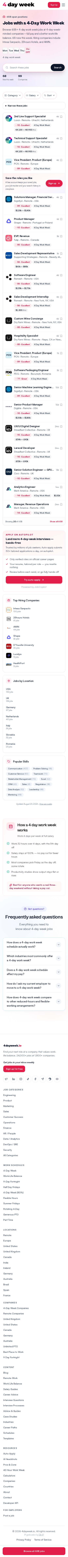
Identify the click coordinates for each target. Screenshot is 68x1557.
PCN (16, 163)
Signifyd (18, 200)
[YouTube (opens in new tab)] (57, 1079)
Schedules (8, 1432)
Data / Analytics (11, 1138)
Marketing (8, 1106)
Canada (7, 1257)
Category (13, 95)
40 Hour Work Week (14, 1470)
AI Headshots (10, 1459)
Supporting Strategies (25, 257)
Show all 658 (56, 521)
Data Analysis (16, 789)
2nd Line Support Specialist (30, 116)
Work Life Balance (12, 1383)
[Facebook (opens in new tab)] (35, 1079)
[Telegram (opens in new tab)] (43, 1079)
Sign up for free (14, 1068)
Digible (17, 408)
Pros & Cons (9, 1464)
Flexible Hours (10, 1198)
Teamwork (41, 774)
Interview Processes (13, 1405)
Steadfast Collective (24, 429)
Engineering (9, 1095)
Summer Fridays (11, 1203)
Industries (8, 1421)
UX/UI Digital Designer (27, 426)
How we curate (45, 804)
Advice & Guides (12, 1411)
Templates (8, 1438)
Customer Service (18, 774)
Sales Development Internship (31, 296)
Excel (45, 779)
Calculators (9, 1475)
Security (7, 1149)
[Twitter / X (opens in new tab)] (6, 1079)
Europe (7, 1240)
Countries (8, 1486)
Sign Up (54, 5)
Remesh (18, 278)
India (5, 1262)
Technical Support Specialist (30, 138)
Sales (26, 784)
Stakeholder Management (22, 779)
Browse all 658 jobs (34, 1551)
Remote (7, 1235)
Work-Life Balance (12, 1176)
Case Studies (10, 1416)
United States (10, 1246)
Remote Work (10, 1378)
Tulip (16, 239)
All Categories (10, 1155)
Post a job (8, 1515)
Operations (9, 1122)
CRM (12, 784)
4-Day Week (9, 1170)
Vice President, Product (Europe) (33, 159)
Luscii (17, 120)
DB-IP (41, 1535)
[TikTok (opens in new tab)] (28, 1079)
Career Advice (10, 1394)
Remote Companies (13, 1313)
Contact (7, 1497)
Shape (17, 222)
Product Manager (24, 218)
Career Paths (10, 1427)
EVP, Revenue (21, 236)
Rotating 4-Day (11, 1209)
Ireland (6, 1268)
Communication (18, 768)
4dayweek (12, 1045)
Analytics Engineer (24, 486)
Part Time (8, 1219)
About (6, 1492)
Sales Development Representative (34, 253)
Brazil (6, 1284)
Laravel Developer (24, 447)
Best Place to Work (13, 1352)
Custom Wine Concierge (28, 318)
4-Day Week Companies (16, 1308)
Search (57, 67)
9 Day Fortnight (11, 1357)
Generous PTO (11, 1214)
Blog (5, 1372)
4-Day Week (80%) (13, 1192)
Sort (49, 95)
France (6, 1295)
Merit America (21, 490)
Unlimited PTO (10, 1346)
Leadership (36, 789)
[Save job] (61, 117)
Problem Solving (42, 768)
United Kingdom (11, 1251)
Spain (6, 1290)
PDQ (16, 373)
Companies (9, 1481)
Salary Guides (10, 1389)
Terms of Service (42, 1539)
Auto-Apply (9, 1453)
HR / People (9, 1133)
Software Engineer (25, 275)
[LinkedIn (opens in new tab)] (14, 1079)
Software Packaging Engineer (31, 370)
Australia (7, 1278)
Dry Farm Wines (22, 322)
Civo (16, 473)
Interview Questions (13, 1400)
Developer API (10, 1503)
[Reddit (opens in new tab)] (50, 1079)
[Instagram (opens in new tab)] (21, 1079)
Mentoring (15, 794)
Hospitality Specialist (26, 335)
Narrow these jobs (17, 105)
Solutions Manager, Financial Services (36, 197)
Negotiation (42, 784)
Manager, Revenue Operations (31, 504)
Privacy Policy (24, 1539)
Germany (8, 1273)
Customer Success (13, 1117)
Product (7, 1100)
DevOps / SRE (10, 1144)
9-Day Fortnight (11, 1181)
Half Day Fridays (11, 1187)
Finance (7, 1127)
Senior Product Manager (28, 404)
